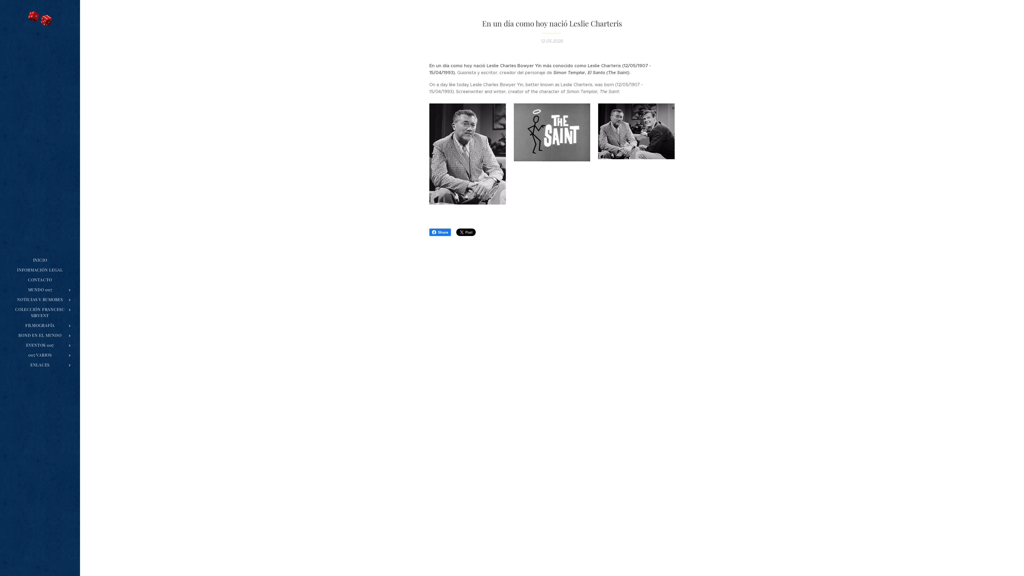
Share (443, 232)
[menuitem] (40, 260)
